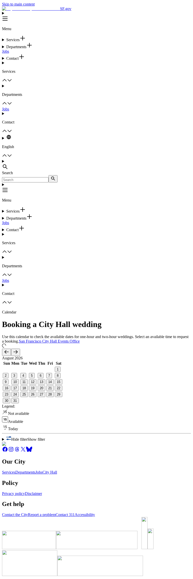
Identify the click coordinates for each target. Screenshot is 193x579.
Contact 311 (65, 514)
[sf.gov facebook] (5, 451)
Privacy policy (13, 493)
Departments (25, 472)
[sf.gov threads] (17, 451)
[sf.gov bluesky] (29, 451)
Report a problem (42, 514)
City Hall (49, 472)
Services (8, 472)
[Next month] (15, 352)
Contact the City (15, 514)
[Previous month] (6, 352)
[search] (53, 178)
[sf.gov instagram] (11, 451)
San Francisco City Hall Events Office (49, 341)
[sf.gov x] (23, 451)
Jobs (5, 51)
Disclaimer (33, 493)
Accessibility (85, 514)
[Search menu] (96, 165)
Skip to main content (18, 4)
